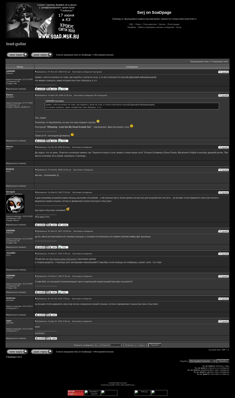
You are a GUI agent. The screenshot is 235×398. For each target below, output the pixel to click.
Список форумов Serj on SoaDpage (73, 55)
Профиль (131, 27)
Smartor (124, 383)
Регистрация (173, 24)
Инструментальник (104, 55)
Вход (178, 27)
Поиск (138, 24)
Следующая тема (219, 61)
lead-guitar (16, 44)
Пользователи (149, 24)
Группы (162, 24)
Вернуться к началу (16, 89)
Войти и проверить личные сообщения (156, 27)
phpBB (111, 385)
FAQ (131, 24)
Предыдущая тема (199, 61)
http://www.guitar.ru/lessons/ (63, 259)
